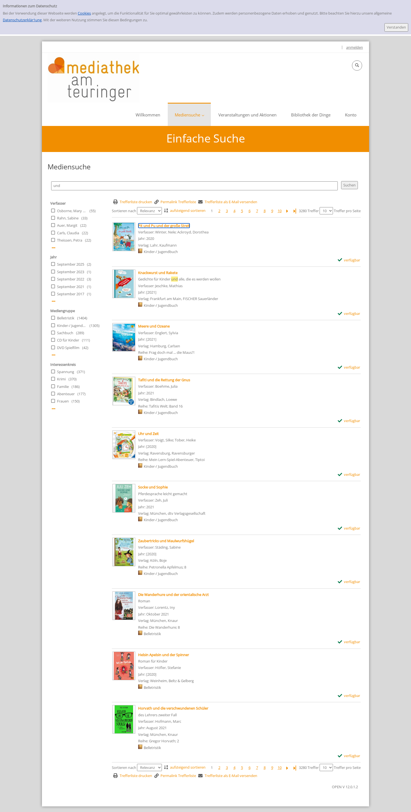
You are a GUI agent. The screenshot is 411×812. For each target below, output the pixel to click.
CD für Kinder (68, 340)
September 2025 (70, 264)
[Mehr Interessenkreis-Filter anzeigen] (53, 409)
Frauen (63, 401)
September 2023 (70, 271)
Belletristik (65, 317)
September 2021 (70, 286)
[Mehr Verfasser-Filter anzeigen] (53, 248)
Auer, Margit (67, 225)
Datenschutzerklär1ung (22, 19)
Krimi (61, 379)
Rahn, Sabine (68, 218)
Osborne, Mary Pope (72, 210)
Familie (63, 386)
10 (280, 210)
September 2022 (70, 279)
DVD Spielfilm (68, 347)
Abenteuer (66, 393)
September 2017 (70, 293)
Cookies (84, 13)
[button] (357, 65)
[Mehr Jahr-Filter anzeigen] (53, 301)
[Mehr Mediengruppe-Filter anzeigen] (53, 355)
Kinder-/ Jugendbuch (72, 325)
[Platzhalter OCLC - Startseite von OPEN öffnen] (94, 78)
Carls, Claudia (68, 232)
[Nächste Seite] (287, 211)
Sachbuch (65, 332)
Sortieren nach (124, 210)
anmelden (354, 47)
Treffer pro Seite (347, 210)
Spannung (65, 371)
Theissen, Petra (69, 240)
